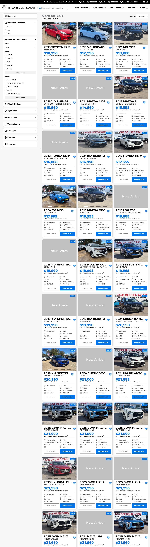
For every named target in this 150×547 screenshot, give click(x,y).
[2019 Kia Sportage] (59, 305)
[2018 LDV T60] (131, 196)
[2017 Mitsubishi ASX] (131, 250)
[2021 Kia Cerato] (95, 142)
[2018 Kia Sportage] (59, 250)
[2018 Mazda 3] (131, 87)
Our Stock (98, 8)
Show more (20, 73)
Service (131, 8)
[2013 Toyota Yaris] (59, 33)
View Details (51, 70)
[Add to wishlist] (74, 48)
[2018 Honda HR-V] (131, 142)
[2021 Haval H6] (95, 522)
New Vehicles (81, 8)
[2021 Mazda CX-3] (95, 87)
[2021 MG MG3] (131, 33)
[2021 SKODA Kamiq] (131, 305)
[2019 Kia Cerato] (95, 305)
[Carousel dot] (50, 43)
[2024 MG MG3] (59, 196)
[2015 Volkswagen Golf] (95, 33)
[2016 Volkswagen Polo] (59, 87)
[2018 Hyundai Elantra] (59, 468)
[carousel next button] (74, 33)
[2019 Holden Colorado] (95, 250)
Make (7, 43)
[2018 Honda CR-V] (59, 142)
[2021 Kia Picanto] (131, 359)
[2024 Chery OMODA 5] (95, 359)
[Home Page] (4, 7)
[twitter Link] (147, 2)
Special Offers (115, 8)
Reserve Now (67, 70)
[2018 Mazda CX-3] (95, 196)
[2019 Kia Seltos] (59, 359)
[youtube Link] (144, 2)
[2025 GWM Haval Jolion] (59, 414)
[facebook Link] (141, 2)
